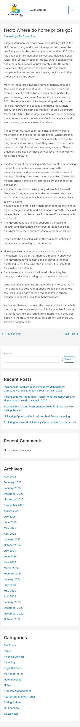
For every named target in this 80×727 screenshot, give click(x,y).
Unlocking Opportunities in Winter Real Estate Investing (37, 416)
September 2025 (14, 505)
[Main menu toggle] (72, 10)
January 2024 (12, 579)
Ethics (7, 651)
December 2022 (13, 607)
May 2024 (10, 562)
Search (8, 353)
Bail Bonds (10, 645)
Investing (11, 36)
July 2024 (10, 550)
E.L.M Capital (38, 9)
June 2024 (10, 556)
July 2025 (10, 516)
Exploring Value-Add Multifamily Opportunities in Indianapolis (40, 422)
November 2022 (13, 613)
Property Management (17, 690)
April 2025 (10, 533)
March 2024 (11, 567)
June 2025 (10, 522)
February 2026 (13, 482)
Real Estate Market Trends (20, 696)
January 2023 (12, 602)
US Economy (11, 707)
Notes (7, 685)
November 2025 (13, 499)
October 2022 (12, 619)
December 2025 (13, 493)
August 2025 (11, 510)
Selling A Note (12, 702)
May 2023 (10, 590)
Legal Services (13, 668)
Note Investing (12, 679)
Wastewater (11, 713)
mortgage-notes (13, 673)
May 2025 (10, 527)
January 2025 (12, 539)
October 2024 (12, 544)
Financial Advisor (14, 656)
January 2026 (12, 488)
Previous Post (11, 334)
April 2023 (10, 596)
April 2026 (10, 476)
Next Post (70, 334)
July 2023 (10, 585)
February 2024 (13, 573)
